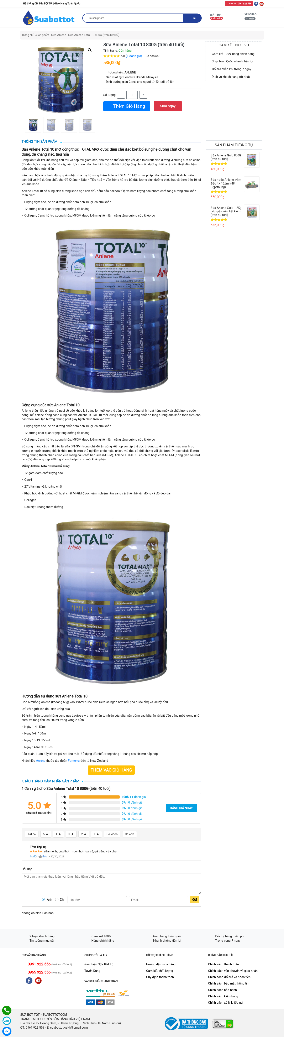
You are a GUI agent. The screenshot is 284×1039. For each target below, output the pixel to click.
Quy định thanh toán (160, 977)
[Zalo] (6, 1020)
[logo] (49, 17)
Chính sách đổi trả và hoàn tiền (229, 977)
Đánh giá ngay (181, 808)
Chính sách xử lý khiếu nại (225, 1002)
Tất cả (31, 834)
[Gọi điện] (6, 1010)
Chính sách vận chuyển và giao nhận (233, 971)
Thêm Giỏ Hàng (128, 106)
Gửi (194, 899)
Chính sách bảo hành (222, 990)
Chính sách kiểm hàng (223, 996)
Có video (112, 834)
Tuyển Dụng (92, 971)
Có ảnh (129, 834)
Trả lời (33, 856)
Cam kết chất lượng (159, 971)
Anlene (40, 761)
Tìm (193, 18)
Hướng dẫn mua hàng (160, 964)
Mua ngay (168, 106)
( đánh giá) (134, 56)
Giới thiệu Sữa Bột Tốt (99, 964)
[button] (90, 50)
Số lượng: (109, 95)
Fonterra (74, 761)
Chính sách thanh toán (223, 964)
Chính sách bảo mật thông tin (228, 983)
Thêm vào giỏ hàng (111, 770)
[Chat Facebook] (6, 1031)
